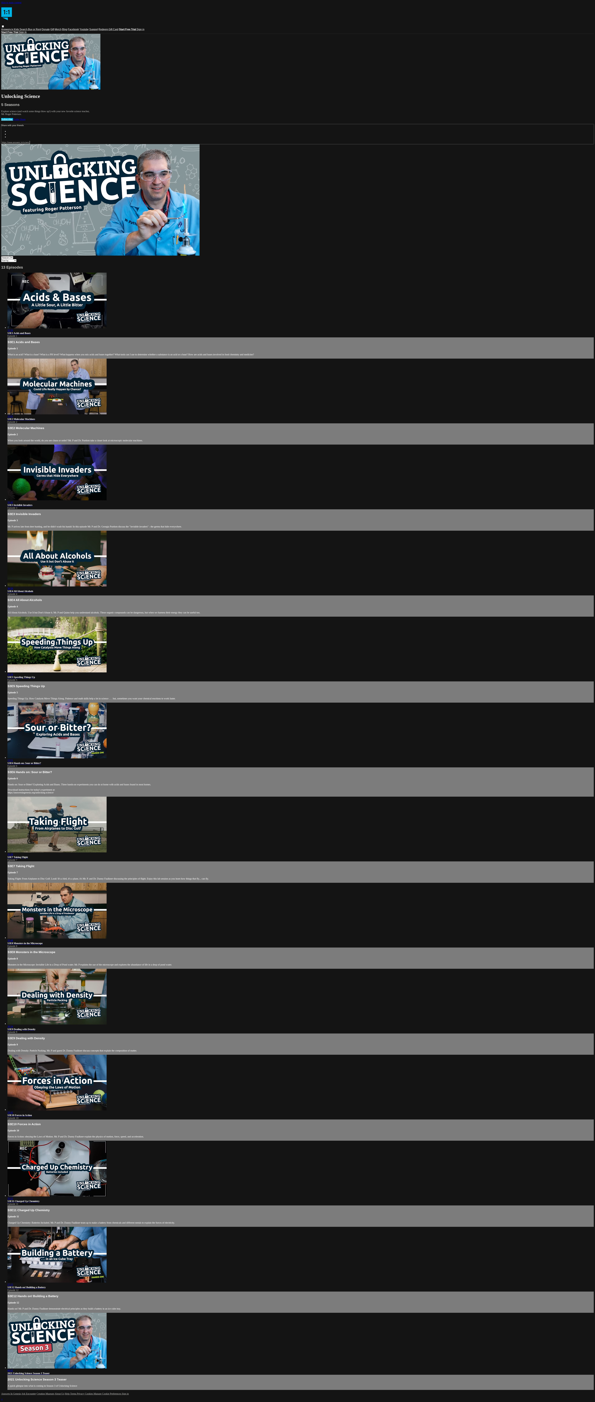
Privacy (81, 1393)
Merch (58, 29)
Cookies (89, 1393)
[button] (3, 26)
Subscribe (7, 119)
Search (24, 29)
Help (67, 1393)
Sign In (23, 32)
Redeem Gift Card (108, 29)
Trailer (16, 119)
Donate (46, 29)
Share (23, 119)
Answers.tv (7, 29)
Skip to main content (11, 2)
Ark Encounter (28, 1393)
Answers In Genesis (11, 1393)
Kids (17, 29)
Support (93, 29)
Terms (73, 1393)
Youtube (84, 29)
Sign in (140, 29)
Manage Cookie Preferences (108, 1393)
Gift (52, 29)
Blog (64, 29)
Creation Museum (45, 1393)
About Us (59, 1393)
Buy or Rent (34, 29)
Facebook (73, 29)
